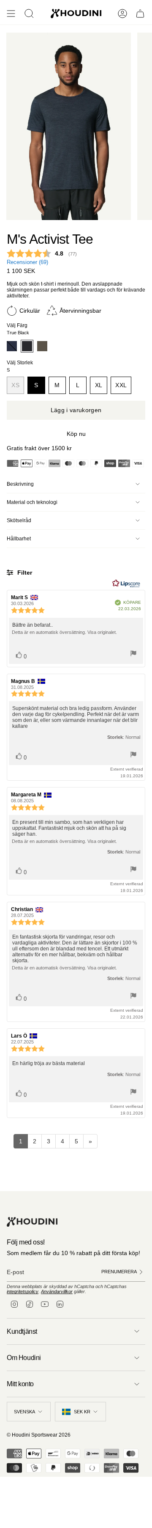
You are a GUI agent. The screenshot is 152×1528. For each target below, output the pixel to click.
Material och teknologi (32, 502)
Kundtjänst (22, 1331)
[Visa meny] (11, 13)
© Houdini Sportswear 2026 (39, 1434)
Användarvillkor (57, 1291)
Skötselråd (19, 520)
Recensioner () (27, 262)
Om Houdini (24, 1357)
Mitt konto (20, 1384)
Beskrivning (20, 484)
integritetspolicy (22, 1291)
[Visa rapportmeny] (133, 654)
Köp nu (76, 433)
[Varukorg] (140, 13)
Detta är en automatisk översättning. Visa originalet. (64, 632)
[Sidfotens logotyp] (32, 1222)
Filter (24, 572)
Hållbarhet (19, 539)
